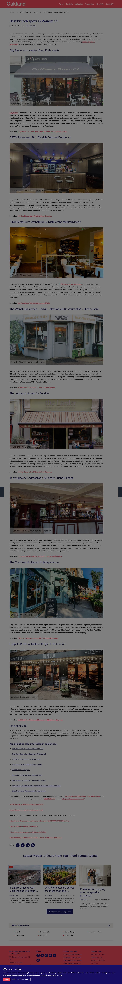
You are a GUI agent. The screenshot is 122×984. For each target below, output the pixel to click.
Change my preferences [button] (20, 979)
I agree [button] (6, 979)
